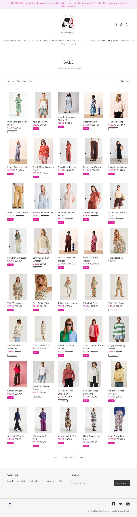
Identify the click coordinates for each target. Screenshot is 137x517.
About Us (21, 481)
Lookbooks (50, 481)
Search (10, 481)
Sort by (10, 81)
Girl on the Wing (100, 511)
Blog (61, 481)
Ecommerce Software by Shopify (118, 511)
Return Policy (35, 481)
